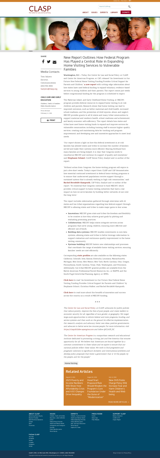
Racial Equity (53, 431)
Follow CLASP (34, 434)
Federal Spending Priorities (78, 419)
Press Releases (95, 419)
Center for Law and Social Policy (81, 308)
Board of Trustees (33, 418)
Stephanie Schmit (76, 158)
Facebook (31, 438)
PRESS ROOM (97, 414)
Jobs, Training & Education (78, 423)
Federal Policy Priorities (56, 421)
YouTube (31, 436)
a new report (90, 84)
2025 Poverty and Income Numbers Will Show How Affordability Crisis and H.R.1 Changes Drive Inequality (75, 387)
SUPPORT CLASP (119, 414)
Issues (94, 12)
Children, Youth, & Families (50, 104)
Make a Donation (118, 416)
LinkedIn (31, 442)
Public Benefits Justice (48, 106)
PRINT (52, 120)
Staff (30, 423)
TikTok (30, 446)
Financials (32, 425)
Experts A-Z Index (76, 427)
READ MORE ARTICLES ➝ (119, 402)
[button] (43, 63)
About (86, 12)
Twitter (31, 440)
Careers (31, 421)
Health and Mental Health (57, 423)
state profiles (83, 255)
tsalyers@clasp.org (49, 89)
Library (114, 12)
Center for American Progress (80, 335)
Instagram (32, 444)
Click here (68, 280)
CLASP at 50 (116, 418)
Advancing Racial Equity (35, 416)
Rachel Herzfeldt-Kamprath (77, 182)
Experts (104, 12)
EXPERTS (74, 414)
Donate (126, 12)
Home (30, 51)
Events (93, 416)
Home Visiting (71, 363)
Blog (114, 453)
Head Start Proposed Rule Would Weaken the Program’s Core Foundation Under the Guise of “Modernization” (97, 388)
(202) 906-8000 (69, 453)
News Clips (95, 418)
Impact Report (117, 419)
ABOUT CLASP (34, 414)
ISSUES (52, 414)
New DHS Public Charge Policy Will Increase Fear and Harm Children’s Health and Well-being (118, 387)
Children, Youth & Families (78, 416)
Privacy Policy (127, 453)
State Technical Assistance (36, 419)
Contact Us (116, 1)
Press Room (124, 1)
